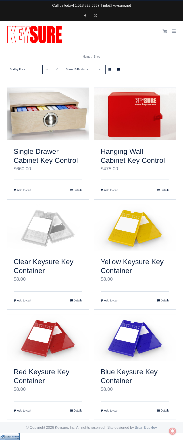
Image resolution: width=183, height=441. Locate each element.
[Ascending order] (57, 69)
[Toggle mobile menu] (174, 31)
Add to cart (24, 190)
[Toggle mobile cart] (165, 31)
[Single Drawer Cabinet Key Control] (48, 114)
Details (77, 190)
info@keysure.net (117, 5)
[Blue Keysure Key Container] (135, 337)
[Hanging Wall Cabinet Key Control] (135, 114)
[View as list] (118, 69)
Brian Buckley (146, 427)
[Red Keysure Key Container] (48, 337)
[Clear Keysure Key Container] (48, 227)
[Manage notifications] (172, 431)
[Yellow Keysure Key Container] (135, 227)
